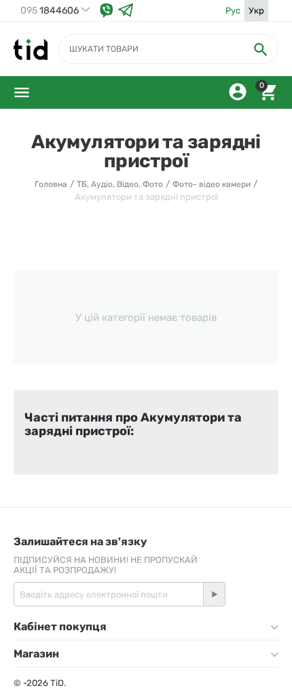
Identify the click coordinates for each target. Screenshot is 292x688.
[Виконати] (214, 594)
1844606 (49, 11)
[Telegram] (125, 10)
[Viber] (106, 10)
